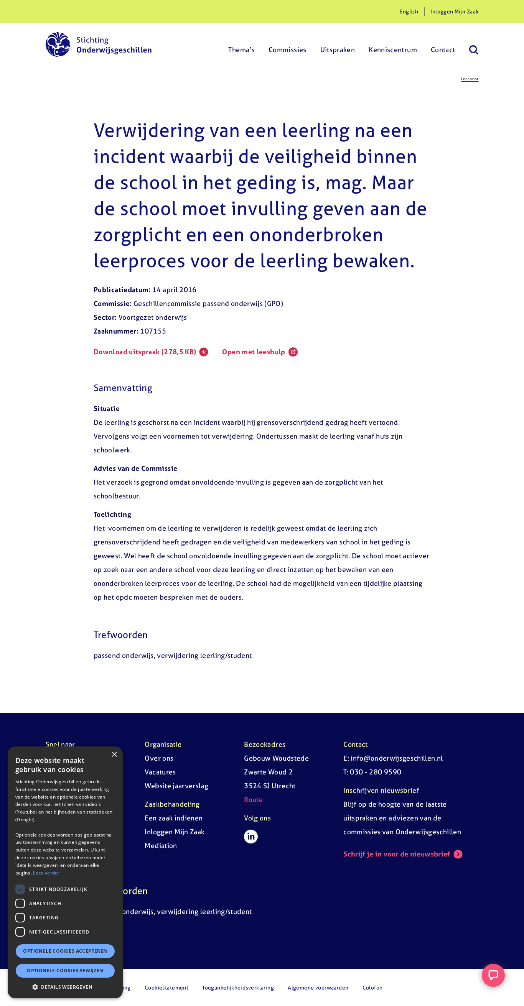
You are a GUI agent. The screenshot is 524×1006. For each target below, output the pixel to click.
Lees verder (46, 872)
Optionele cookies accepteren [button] (65, 951)
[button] (65, 987)
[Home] (98, 44)
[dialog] (65, 872)
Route (253, 799)
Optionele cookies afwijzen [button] (65, 970)
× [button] (114, 755)
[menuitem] (241, 44)
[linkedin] (251, 836)
